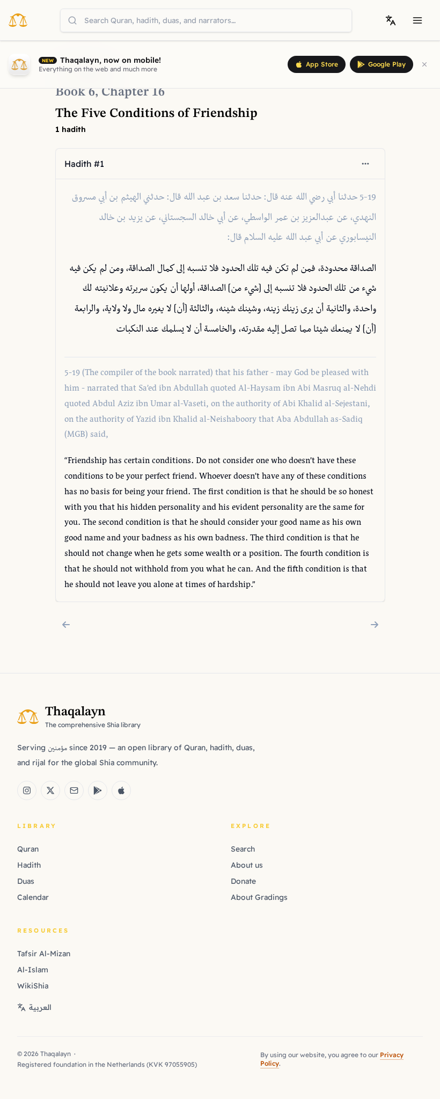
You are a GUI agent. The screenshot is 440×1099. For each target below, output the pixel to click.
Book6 (75, 92)
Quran (28, 849)
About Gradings (259, 897)
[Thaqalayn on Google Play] (97, 790)
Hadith (29, 865)
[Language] (390, 20)
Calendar (33, 897)
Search (243, 849)
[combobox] (206, 20)
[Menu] (417, 20)
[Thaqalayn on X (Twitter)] (50, 790)
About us (247, 865)
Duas (25, 881)
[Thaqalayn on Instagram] (26, 790)
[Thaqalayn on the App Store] (121, 790)
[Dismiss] (424, 64)
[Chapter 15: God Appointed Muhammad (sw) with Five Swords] (66, 624)
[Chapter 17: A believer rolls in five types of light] (374, 624)
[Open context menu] (365, 163)
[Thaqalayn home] (21, 19)
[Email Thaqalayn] (74, 790)
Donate (243, 881)
